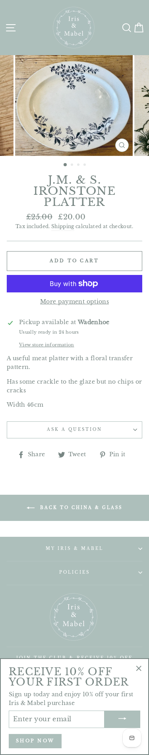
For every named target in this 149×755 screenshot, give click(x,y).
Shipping (62, 226)
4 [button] (85, 165)
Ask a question (75, 429)
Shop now (35, 740)
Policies (74, 572)
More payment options (74, 301)
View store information (46, 345)
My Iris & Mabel (74, 548)
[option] (74, 105)
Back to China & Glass (80, 507)
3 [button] (79, 165)
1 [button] (66, 165)
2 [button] (73, 165)
